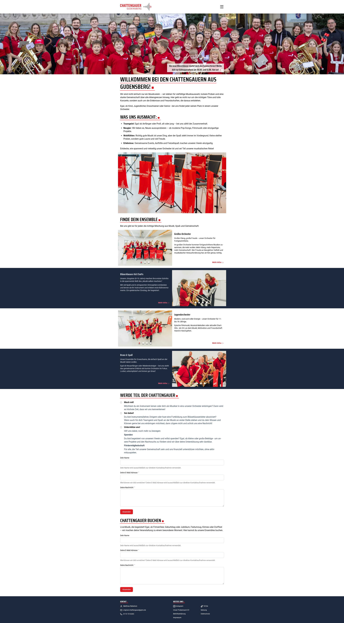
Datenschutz (205, 614)
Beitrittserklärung (179, 614)
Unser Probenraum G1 (181, 610)
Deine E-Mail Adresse (129, 473)
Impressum (177, 618)
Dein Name (124, 458)
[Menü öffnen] (222, 7)
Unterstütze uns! (132, 427)
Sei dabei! (129, 413)
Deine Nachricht (127, 487)
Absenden (126, 512)
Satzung (204, 610)
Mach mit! (129, 402)
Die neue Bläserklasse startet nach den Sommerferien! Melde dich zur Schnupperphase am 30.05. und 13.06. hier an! (195, 68)
